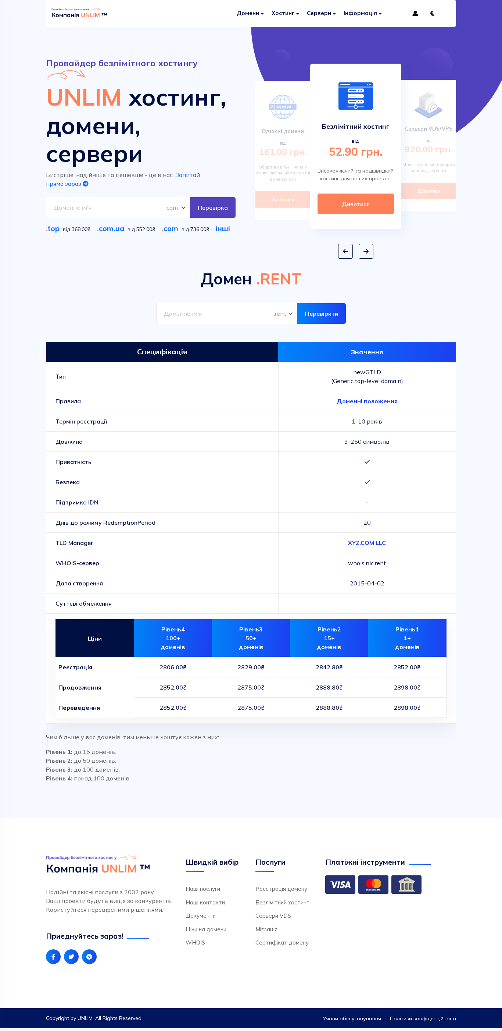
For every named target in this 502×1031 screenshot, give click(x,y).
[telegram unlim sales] (89, 956)
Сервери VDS (273, 915)
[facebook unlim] (53, 956)
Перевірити (321, 313)
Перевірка (213, 207)
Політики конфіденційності (423, 1018)
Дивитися (283, 199)
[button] (345, 251)
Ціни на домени (206, 929)
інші (223, 228)
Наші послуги (203, 888)
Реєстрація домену (281, 888)
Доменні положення (367, 401)
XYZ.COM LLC (367, 542)
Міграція (266, 929)
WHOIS (195, 942)
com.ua (111, 228)
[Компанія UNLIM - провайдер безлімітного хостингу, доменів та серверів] (81, 13)
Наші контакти (205, 902)
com (171, 228)
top (53, 228)
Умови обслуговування (352, 1018)
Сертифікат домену (282, 942)
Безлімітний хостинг (282, 902)
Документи (201, 915)
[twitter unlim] (71, 956)
